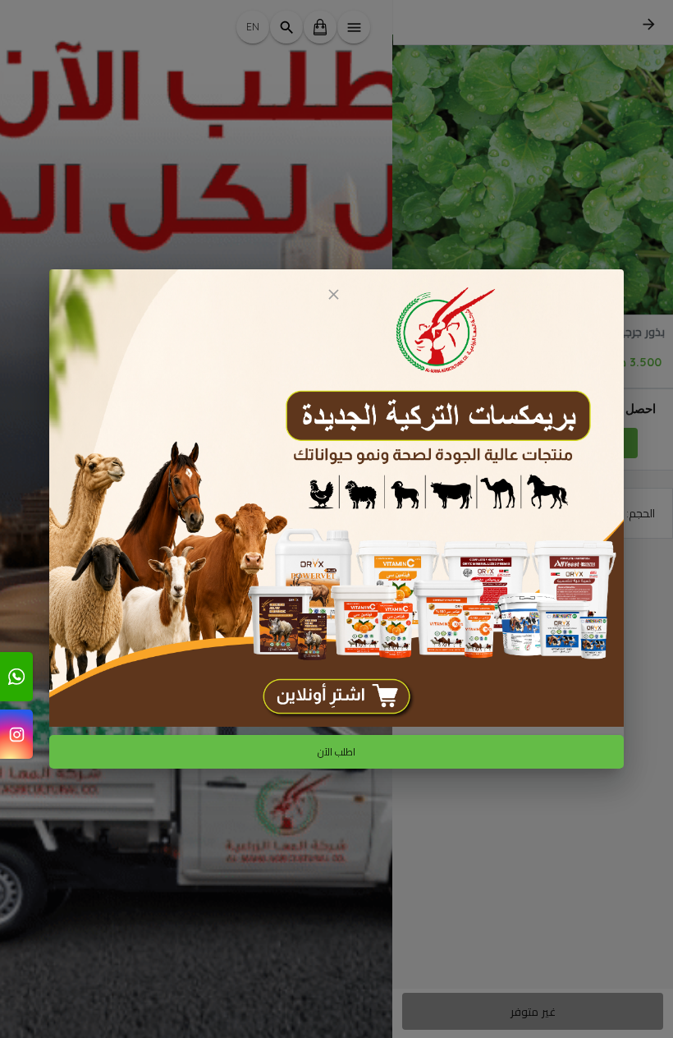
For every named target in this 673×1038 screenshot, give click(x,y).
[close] (333, 294)
